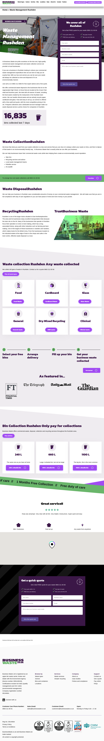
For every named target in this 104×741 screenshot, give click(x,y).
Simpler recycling (59, 679)
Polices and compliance (79, 681)
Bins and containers (41, 681)
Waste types (39, 676)
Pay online (97, 681)
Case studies (76, 679)
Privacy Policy (7, 724)
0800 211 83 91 (97, 2)
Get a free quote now (69, 84)
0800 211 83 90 (82, 2)
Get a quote (98, 679)
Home (5, 10)
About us (75, 676)
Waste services (59, 676)
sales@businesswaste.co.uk (36, 709)
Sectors (37, 679)
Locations (38, 683)
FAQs (96, 683)
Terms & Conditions (8, 727)
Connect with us (11, 700)
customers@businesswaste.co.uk (63, 709)
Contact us (97, 676)
